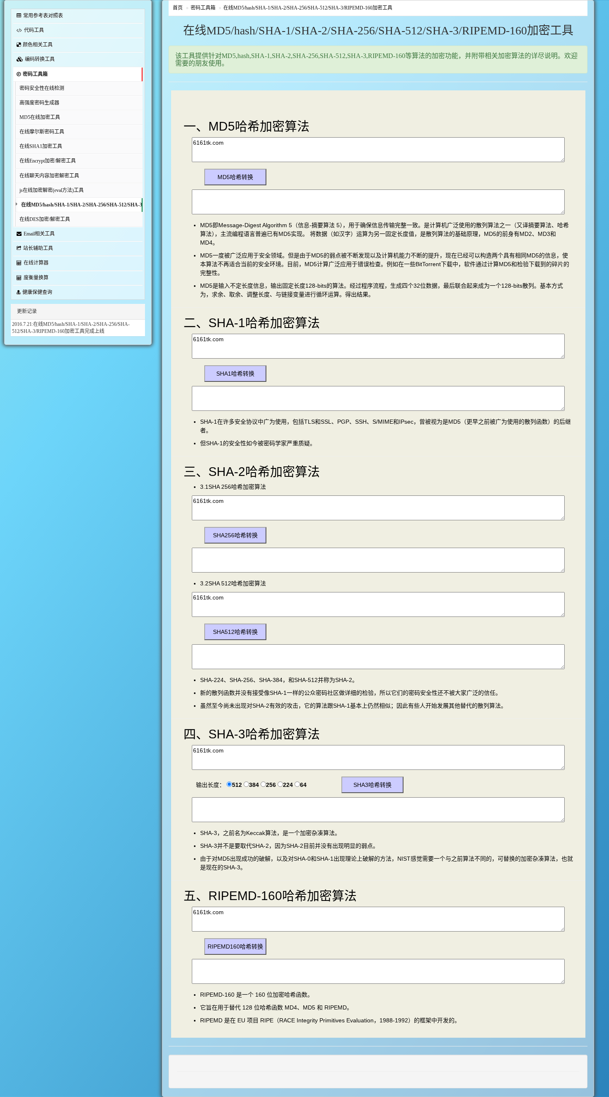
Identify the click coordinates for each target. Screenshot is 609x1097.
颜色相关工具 (38, 45)
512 (237, 784)
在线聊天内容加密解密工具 (49, 176)
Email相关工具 (39, 234)
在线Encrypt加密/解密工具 (47, 161)
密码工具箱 (35, 74)
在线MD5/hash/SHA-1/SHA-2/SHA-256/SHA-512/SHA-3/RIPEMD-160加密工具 (82, 205)
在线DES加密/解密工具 (44, 219)
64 (303, 784)
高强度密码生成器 (39, 103)
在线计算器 (36, 263)
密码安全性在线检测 (41, 88)
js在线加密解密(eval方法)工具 (51, 190)
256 (271, 784)
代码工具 (34, 30)
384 (254, 784)
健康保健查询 (37, 292)
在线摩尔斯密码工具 (41, 132)
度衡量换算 (36, 278)
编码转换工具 (40, 59)
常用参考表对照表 (43, 16)
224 (288, 784)
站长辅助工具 (38, 248)
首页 (178, 8)
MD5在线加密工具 (39, 117)
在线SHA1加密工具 (40, 146)
